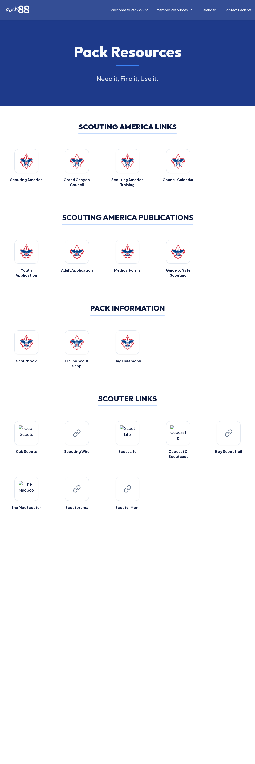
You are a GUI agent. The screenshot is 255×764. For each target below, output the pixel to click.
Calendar (208, 10)
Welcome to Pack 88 (127, 10)
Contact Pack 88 (237, 10)
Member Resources (172, 10)
